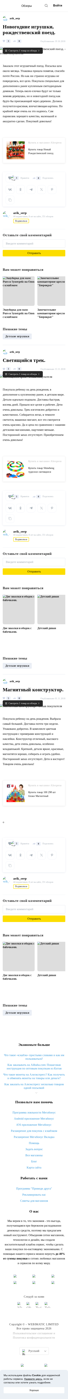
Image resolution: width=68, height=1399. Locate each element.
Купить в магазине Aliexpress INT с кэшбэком (44, 142)
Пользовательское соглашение (33, 1333)
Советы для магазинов (34, 1200)
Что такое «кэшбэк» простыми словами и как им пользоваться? (34, 1057)
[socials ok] (29, 1306)
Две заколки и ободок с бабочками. (17, 630)
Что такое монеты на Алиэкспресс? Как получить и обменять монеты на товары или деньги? (34, 1076)
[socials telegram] (47, 1306)
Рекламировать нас (34, 1194)
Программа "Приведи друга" (34, 1188)
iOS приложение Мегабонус (34, 1124)
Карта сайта (34, 1167)
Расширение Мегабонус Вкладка (34, 1136)
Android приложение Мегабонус (34, 1118)
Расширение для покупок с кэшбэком (34, 1130)
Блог (34, 1161)
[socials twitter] (38, 1306)
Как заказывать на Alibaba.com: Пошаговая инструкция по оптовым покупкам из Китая (34, 1066)
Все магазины (34, 1155)
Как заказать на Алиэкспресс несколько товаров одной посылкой (34, 1086)
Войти (57, 5)
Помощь (34, 1143)
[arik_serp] (6, 18)
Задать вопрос (34, 1149)
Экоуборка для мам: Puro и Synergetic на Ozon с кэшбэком (18, 313)
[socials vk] (20, 1306)
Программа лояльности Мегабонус (34, 1112)
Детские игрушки (17, 336)
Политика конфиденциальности (34, 1337)
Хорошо (34, 1390)
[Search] (46, 5)
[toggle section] (36, 1093)
